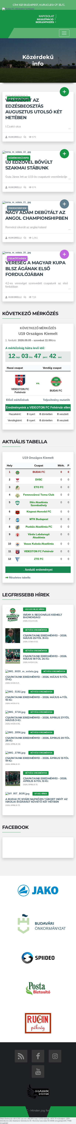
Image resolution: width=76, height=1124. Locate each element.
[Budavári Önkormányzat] (42, 923)
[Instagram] (55, 1056)
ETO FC (39, 487)
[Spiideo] (38, 957)
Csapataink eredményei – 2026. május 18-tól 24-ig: (45, 657)
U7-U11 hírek (40, 794)
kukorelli (14, 137)
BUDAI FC (39, 471)
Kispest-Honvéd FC (39, 511)
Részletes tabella (19, 577)
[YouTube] (38, 1071)
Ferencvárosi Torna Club (38, 494)
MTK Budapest (39, 519)
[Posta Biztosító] (38, 988)
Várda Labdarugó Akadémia (39, 536)
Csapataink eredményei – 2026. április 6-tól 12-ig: (45, 780)
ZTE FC (38, 558)
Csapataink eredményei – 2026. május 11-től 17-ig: (36, 678)
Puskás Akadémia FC (39, 526)
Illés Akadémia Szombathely (39, 504)
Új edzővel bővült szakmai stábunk (29, 165)
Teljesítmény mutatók (57, 399)
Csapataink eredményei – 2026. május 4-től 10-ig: (36, 698)
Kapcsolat (46, 16)
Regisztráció (45, 19)
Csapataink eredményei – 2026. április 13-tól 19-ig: (37, 759)
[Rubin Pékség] (38, 1023)
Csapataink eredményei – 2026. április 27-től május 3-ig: (37, 719)
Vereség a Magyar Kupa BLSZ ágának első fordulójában (35, 268)
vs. (38, 383)
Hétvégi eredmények (36, 630)
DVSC (38, 479)
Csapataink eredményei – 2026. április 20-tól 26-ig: (37, 739)
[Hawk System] (38, 1091)
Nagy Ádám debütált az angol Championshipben (36, 215)
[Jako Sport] (38, 890)
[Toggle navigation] (64, 33)
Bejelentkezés (45, 22)
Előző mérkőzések (17, 399)
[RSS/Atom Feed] (21, 1056)
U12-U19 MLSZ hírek (34, 609)
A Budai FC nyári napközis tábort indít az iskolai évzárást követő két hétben (36, 800)
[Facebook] (38, 1056)
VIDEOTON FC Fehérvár (38, 551)
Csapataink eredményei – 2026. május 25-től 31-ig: (45, 637)
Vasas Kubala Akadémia (39, 543)
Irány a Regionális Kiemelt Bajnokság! (42, 616)
